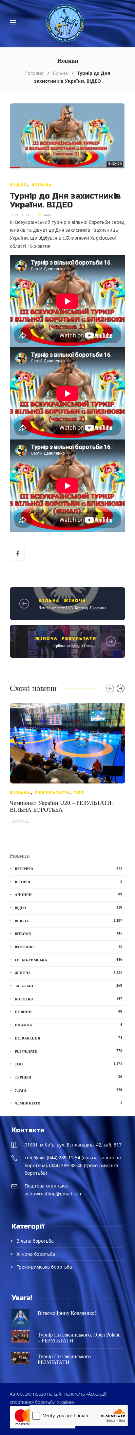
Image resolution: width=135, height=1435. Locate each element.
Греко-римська (68, 959)
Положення (68, 1038)
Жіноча (75, 600)
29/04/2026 (20, 821)
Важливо (68, 946)
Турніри (68, 1077)
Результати (79, 638)
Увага (68, 1090)
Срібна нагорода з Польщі (74, 645)
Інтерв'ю (68, 868)
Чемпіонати (68, 1103)
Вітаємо (68, 933)
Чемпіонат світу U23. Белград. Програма (72, 608)
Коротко (68, 998)
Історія (68, 881)
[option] (67, 766)
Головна (34, 73)
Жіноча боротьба (35, 1254)
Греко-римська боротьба (44, 1267)
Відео (19, 184)
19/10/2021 (20, 215)
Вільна (60, 73)
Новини (68, 1011)
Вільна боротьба (35, 1241)
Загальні (68, 985)
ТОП (79, 792)
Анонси (68, 894)
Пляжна (68, 1024)
